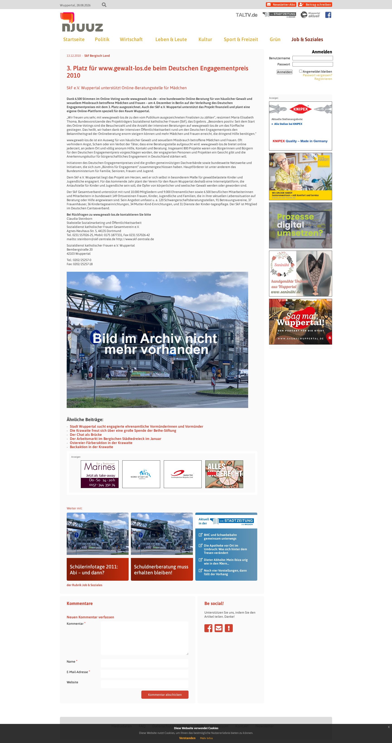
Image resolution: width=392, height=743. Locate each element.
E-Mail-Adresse (78, 672)
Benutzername (279, 58)
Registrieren (323, 79)
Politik (102, 39)
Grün (275, 39)
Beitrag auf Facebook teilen (208, 628)
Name (72, 661)
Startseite (74, 39)
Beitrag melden (229, 628)
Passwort (283, 64)
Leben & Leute (171, 39)
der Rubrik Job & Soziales (84, 585)
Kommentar (76, 623)
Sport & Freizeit (241, 39)
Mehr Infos (206, 738)
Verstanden (187, 738)
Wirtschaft (131, 39)
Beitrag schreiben (318, 4)
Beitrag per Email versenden (219, 628)
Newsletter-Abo (284, 4)
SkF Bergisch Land (97, 55)
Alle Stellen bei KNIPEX (287, 124)
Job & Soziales (307, 39)
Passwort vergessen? (317, 75)
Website (72, 682)
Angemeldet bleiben (317, 71)
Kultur (205, 39)
